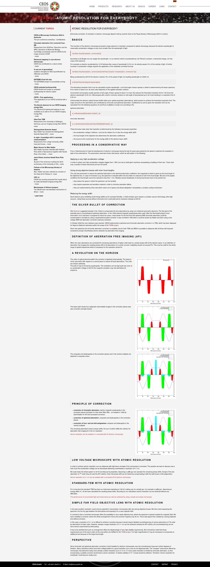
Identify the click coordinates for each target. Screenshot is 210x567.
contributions (60, 39)
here (80, 215)
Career (152, 6)
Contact (172, 6)
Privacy (174, 564)
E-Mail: (65, 564)
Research (117, 6)
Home (92, 6)
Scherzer (77, 211)
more (37, 56)
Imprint (165, 564)
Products (103, 6)
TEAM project (113, 225)
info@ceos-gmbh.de (75, 564)
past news (39, 195)
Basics (141, 6)
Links (161, 6)
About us (130, 6)
